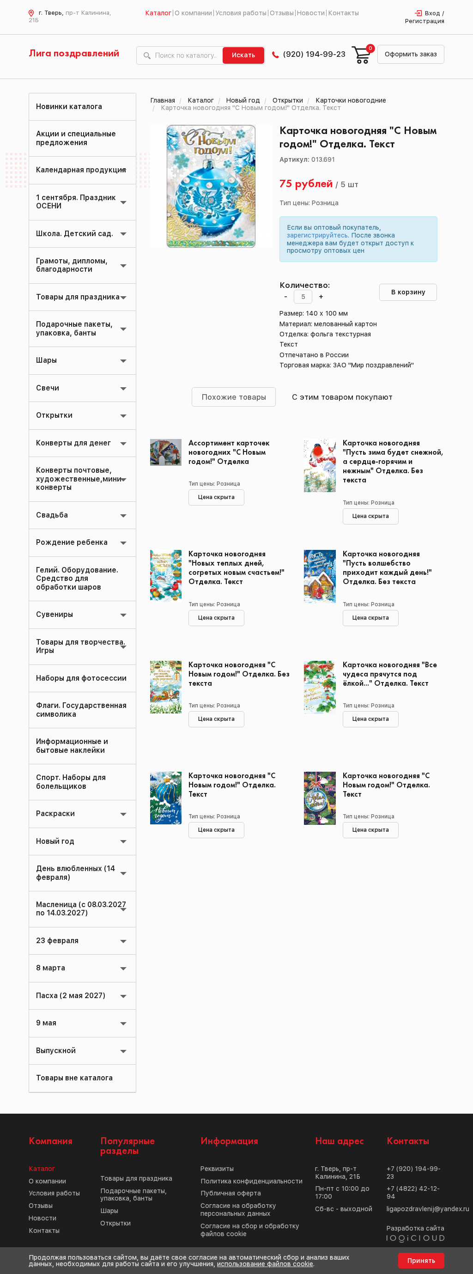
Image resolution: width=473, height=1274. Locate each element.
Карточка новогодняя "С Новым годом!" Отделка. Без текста (239, 674)
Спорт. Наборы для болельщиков (71, 781)
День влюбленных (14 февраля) (75, 872)
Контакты (343, 13)
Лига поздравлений (74, 54)
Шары (46, 360)
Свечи (47, 388)
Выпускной (56, 1050)
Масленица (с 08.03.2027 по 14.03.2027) (81, 908)
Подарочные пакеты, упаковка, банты (74, 328)
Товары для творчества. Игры (80, 646)
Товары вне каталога (74, 1077)
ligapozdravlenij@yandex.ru (428, 1209)
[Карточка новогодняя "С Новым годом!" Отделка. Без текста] (162, 702)
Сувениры (54, 614)
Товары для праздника (78, 297)
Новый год (55, 841)
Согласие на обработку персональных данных (238, 1209)
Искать (243, 55)
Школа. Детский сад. (74, 233)
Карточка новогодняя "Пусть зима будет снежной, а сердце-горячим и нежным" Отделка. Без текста (393, 462)
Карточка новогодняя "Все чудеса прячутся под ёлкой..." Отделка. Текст (390, 674)
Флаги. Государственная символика (81, 709)
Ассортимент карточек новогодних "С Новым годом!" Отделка (228, 452)
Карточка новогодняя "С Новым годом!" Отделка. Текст (232, 785)
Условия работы (241, 13)
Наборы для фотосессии (81, 678)
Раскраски (55, 813)
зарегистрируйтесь (317, 235)
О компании (193, 13)
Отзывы (282, 13)
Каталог (158, 13)
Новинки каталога (69, 106)
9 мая (46, 1022)
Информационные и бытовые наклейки (72, 745)
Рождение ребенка (72, 542)
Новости (311, 13)
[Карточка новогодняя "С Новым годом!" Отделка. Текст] (162, 813)
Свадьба (52, 515)
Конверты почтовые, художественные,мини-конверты (80, 479)
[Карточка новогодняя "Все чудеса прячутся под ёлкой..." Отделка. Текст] (316, 702)
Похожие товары (233, 397)
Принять (421, 1260)
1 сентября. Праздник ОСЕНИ (76, 201)
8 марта (50, 967)
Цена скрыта (216, 497)
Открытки (54, 415)
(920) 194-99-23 (314, 54)
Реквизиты (217, 1168)
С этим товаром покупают (342, 397)
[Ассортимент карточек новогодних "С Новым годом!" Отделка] (162, 480)
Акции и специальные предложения (76, 137)
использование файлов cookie (265, 1264)
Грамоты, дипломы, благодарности (72, 265)
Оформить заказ (411, 54)
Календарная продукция (81, 169)
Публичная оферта (230, 1193)
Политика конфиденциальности (251, 1181)
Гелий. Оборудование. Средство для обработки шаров (77, 578)
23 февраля (57, 940)
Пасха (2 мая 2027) (70, 995)
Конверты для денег (73, 443)
